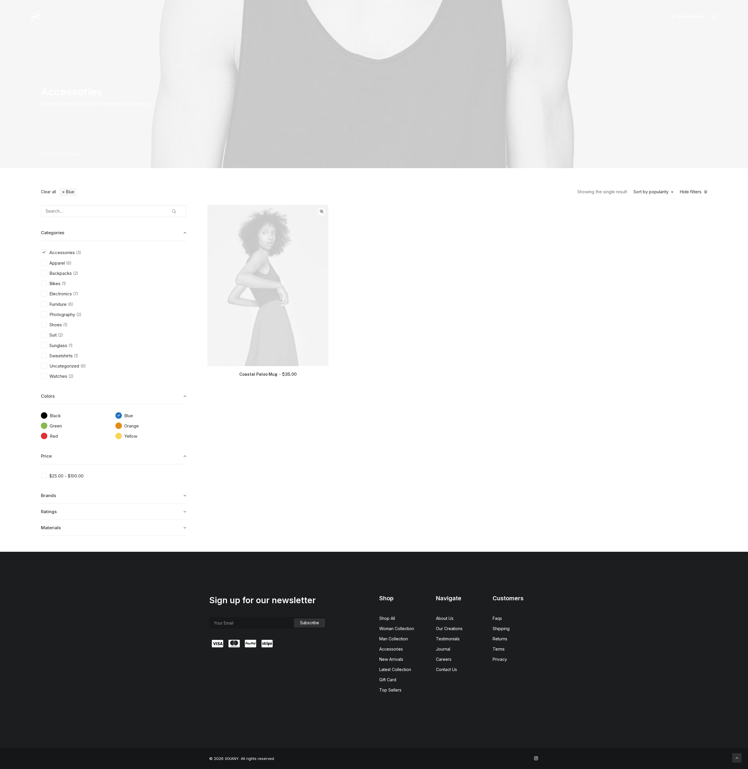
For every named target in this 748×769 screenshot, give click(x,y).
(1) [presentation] (64, 283)
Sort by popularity (651, 191)
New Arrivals (391, 659)
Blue (70, 191)
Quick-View (321, 211)
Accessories (391, 648)
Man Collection (393, 638)
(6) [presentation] (68, 263)
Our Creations (449, 628)
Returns (500, 638)
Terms (499, 648)
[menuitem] (686, 16)
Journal (443, 648)
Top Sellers (390, 689)
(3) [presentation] (78, 252)
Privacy (500, 659)
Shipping (501, 628)
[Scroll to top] (737, 757)
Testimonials (448, 638)
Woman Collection (396, 628)
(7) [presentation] (75, 294)
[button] (715, 16)
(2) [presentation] (75, 273)
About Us (444, 618)
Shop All (387, 618)
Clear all (48, 191)
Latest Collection (395, 669)
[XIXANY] (35, 16)
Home (47, 153)
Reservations (691, 16)
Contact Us (446, 669)
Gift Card (387, 679)
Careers (443, 659)
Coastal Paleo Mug (268, 374)
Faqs (497, 618)
